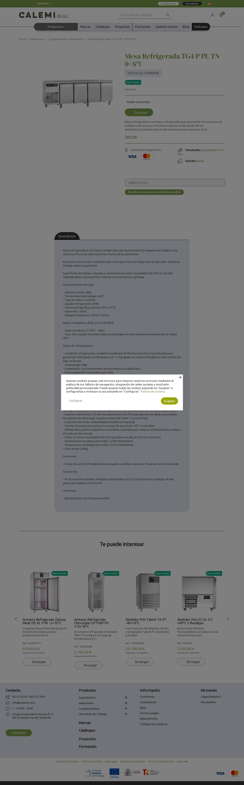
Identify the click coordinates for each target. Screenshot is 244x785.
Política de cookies (152, 391)
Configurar (75, 400)
